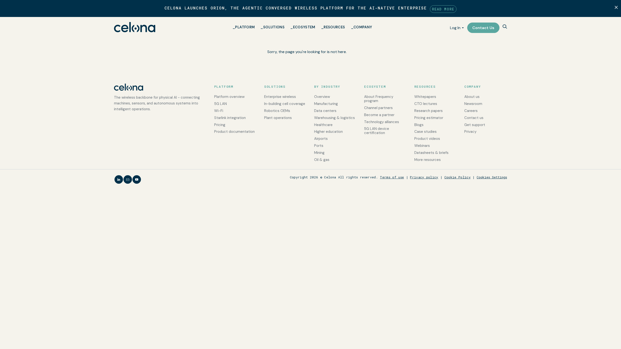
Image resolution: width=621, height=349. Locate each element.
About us (472, 96)
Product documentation (234, 131)
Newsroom (473, 103)
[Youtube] (136, 179)
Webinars (422, 145)
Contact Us (483, 27)
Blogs (419, 124)
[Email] (127, 179)
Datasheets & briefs (431, 152)
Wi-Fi (218, 110)
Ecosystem (304, 27)
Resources (334, 27)
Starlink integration (230, 117)
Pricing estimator (428, 117)
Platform (245, 27)
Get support (474, 124)
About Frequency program (378, 98)
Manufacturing (326, 103)
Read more (443, 9)
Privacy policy (424, 177)
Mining (319, 152)
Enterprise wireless (280, 96)
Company (362, 27)
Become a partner (379, 114)
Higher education (328, 131)
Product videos (427, 138)
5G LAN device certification (376, 130)
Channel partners (378, 107)
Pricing (219, 124)
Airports (321, 138)
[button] (505, 27)
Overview (322, 96)
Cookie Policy (457, 177)
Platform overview (229, 96)
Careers (471, 110)
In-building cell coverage (284, 103)
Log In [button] (455, 27)
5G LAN (220, 103)
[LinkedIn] (118, 179)
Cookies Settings (492, 177)
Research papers (428, 110)
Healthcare (323, 124)
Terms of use (392, 177)
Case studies (425, 131)
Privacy (470, 131)
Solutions (274, 27)
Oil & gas (321, 159)
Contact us (473, 117)
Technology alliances (381, 121)
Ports (318, 145)
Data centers (325, 110)
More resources (427, 159)
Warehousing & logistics (334, 117)
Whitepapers (425, 96)
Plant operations (278, 117)
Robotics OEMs (277, 110)
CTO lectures (425, 103)
